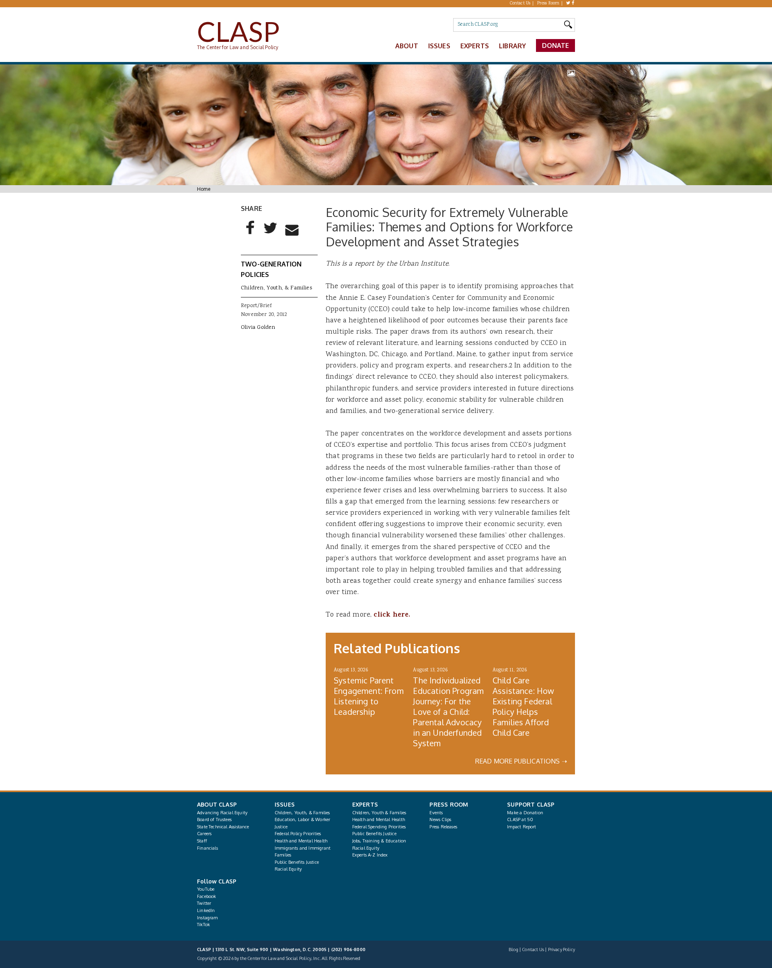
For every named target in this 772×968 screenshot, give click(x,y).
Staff (202, 841)
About (406, 46)
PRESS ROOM (448, 804)
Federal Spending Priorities (379, 827)
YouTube (205, 889)
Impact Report (521, 827)
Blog (513, 949)
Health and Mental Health (301, 841)
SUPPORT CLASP (530, 804)
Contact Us (520, 3)
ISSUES (285, 804)
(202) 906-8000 (348, 949)
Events (436, 812)
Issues (439, 46)
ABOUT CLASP (217, 804)
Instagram (207, 918)
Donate (555, 45)
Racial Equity (288, 869)
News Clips (440, 819)
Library (512, 46)
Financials (207, 848)
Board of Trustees (214, 819)
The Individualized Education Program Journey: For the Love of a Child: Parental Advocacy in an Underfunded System (448, 711)
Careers (204, 833)
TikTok (203, 924)
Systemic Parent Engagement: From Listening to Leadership (369, 696)
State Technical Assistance (223, 827)
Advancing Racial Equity (222, 812)
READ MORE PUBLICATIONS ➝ (521, 761)
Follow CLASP (216, 881)
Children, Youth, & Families (276, 288)
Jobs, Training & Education (379, 841)
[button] (250, 234)
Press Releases (443, 827)
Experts (474, 46)
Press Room (548, 3)
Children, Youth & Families (379, 812)
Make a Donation (525, 812)
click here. (392, 615)
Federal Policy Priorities (298, 833)
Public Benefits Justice (297, 862)
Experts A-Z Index (370, 855)
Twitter (204, 903)
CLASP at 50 (520, 819)
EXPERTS (365, 804)
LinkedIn (206, 910)
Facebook (206, 896)
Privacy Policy (561, 949)
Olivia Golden (258, 328)
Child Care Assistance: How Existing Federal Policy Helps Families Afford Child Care (523, 706)
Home (203, 189)
